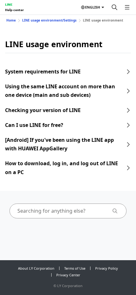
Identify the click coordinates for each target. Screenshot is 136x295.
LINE (8, 4)
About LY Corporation (36, 268)
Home (11, 20)
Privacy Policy (106, 268)
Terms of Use (74, 268)
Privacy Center (68, 275)
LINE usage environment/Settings (49, 20)
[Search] (114, 7)
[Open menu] (127, 7)
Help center (14, 10)
